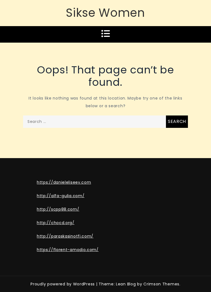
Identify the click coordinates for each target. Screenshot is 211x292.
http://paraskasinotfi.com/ (65, 236)
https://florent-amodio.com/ (68, 249)
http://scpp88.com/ (58, 209)
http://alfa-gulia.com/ (60, 196)
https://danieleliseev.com (64, 182)
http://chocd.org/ (55, 222)
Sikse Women (105, 13)
